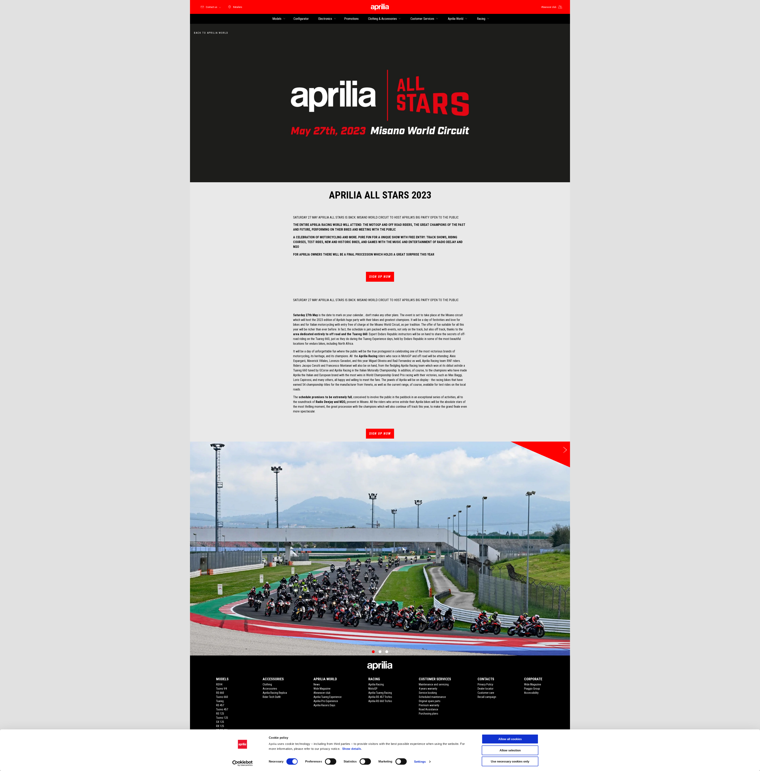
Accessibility (531, 692)
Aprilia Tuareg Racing (380, 692)
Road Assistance (428, 709)
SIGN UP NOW (380, 277)
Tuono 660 (222, 696)
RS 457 (220, 705)
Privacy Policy (485, 684)
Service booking (428, 692)
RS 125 (220, 713)
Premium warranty (429, 705)
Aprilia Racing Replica (275, 692)
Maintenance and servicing (434, 684)
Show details (351, 748)
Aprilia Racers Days (324, 705)
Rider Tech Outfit (272, 696)
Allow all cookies (510, 739)
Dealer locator (485, 688)
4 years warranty (428, 688)
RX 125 (220, 726)
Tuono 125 (222, 717)
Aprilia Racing (376, 684)
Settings (420, 761)
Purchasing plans (428, 713)
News (317, 684)
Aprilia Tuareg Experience (328, 696)
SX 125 (220, 721)
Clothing (267, 684)
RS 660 (220, 692)
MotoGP (372, 688)
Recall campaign (487, 696)
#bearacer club (322, 692)
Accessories (270, 688)
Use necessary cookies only (510, 761)
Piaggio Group (532, 688)
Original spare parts (429, 701)
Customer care (486, 692)
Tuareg (220, 701)
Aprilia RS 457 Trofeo (380, 696)
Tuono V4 (221, 688)
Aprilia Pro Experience (326, 701)
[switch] (330, 761)
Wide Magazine (322, 688)
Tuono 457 (222, 709)
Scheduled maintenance (432, 696)
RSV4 (219, 684)
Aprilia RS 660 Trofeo (380, 701)
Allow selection (510, 750)
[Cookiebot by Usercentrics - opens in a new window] (242, 763)
